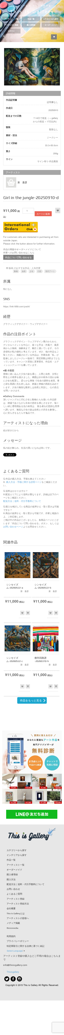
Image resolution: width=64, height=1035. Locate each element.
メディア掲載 (13, 923)
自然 (24, 271)
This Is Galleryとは (16, 913)
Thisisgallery (13, 971)
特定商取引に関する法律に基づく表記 (25, 946)
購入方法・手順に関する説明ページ (23, 482)
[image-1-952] (32, 66)
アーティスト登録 (11, 25)
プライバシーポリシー (18, 941)
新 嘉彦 (22, 182)
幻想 (39, 271)
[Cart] (54, 36)
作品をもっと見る (31, 700)
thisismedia (12, 928)
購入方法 (11, 879)
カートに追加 (43, 213)
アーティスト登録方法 (18, 903)
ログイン (11, 31)
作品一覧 (31, 19)
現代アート (50, 271)
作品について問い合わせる (18, 257)
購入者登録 (31, 25)
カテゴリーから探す (50, 19)
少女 (31, 271)
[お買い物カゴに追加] (28, 613)
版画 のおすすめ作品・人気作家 (24, 268)
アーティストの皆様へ (18, 918)
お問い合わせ (13, 889)
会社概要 (11, 908)
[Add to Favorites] (57, 210)
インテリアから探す (17, 855)
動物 (16, 271)
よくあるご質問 (14, 894)
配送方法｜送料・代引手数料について (22, 501)
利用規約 (11, 936)
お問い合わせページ (13, 526)
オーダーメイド (51, 25)
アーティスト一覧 (11, 19)
